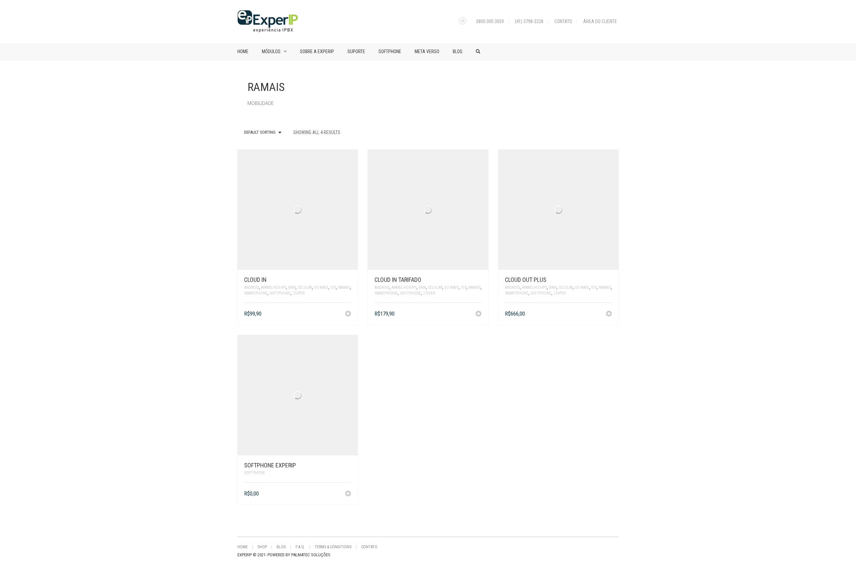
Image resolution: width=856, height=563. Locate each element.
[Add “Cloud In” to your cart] (348, 314)
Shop (262, 547)
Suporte (356, 51)
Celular (305, 287)
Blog (457, 51)
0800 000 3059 (490, 21)
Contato (563, 21)
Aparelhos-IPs (273, 287)
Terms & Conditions (333, 547)
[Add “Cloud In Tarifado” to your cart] (478, 314)
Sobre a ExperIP (317, 51)
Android (251, 287)
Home (242, 51)
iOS (333, 287)
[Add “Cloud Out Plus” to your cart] (609, 314)
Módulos (271, 51)
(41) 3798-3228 (529, 21)
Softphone (390, 51)
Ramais (344, 287)
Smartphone (256, 293)
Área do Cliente (600, 21)
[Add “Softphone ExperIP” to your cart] (348, 494)
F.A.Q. (300, 547)
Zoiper (299, 293)
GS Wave (321, 287)
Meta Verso (427, 51)
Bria (292, 287)
